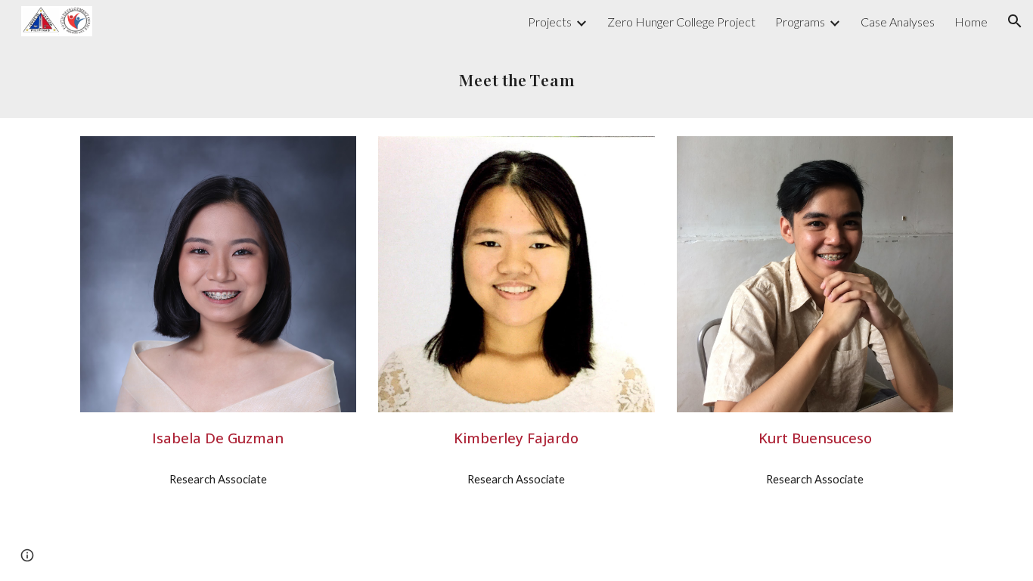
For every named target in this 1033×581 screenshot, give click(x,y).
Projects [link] (550, 21)
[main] (516, 80)
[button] (1015, 21)
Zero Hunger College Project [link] (681, 21)
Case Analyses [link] (898, 21)
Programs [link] (800, 21)
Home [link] (971, 21)
